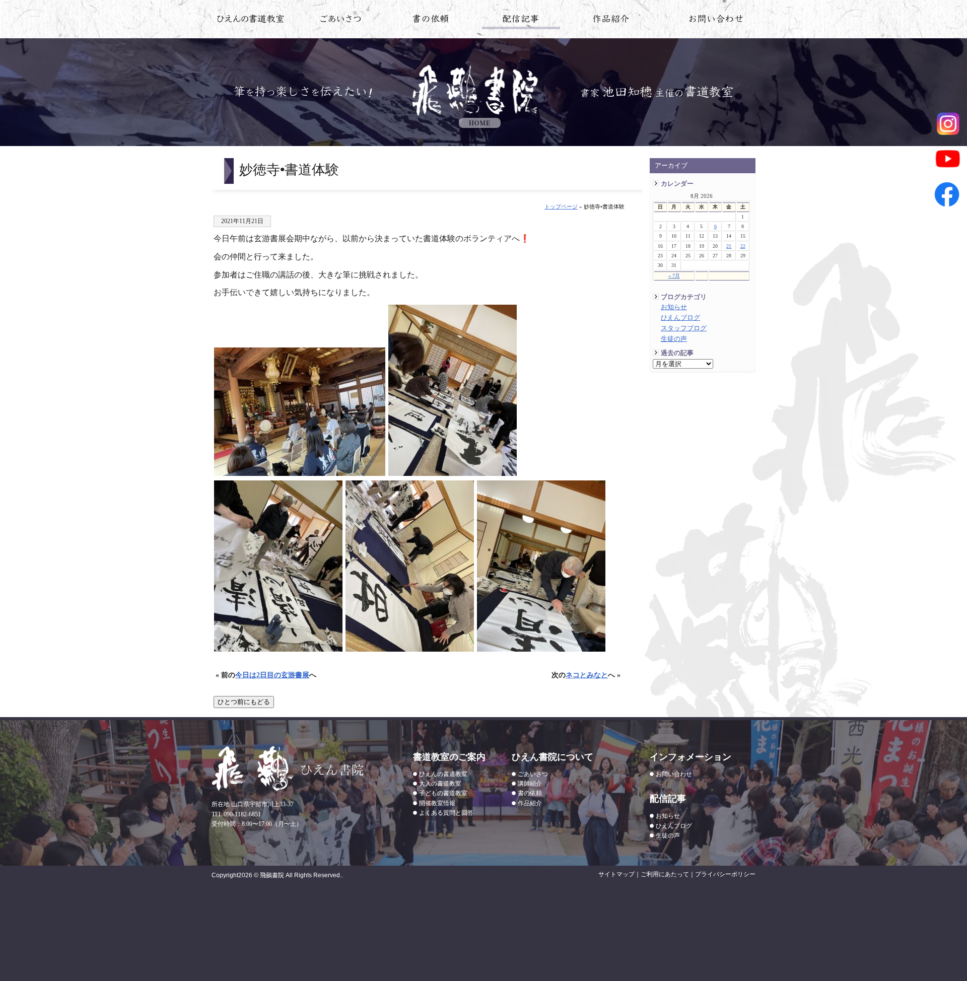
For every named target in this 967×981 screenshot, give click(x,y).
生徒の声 (674, 338)
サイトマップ (616, 874)
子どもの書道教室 (443, 793)
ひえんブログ (680, 317)
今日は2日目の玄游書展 (272, 675)
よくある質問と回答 (446, 812)
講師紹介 (530, 783)
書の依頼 (431, 20)
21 (728, 246)
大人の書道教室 (440, 783)
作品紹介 (611, 20)
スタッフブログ (684, 328)
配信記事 (521, 20)
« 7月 (674, 275)
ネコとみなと (587, 675)
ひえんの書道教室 (251, 20)
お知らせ (674, 307)
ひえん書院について (341, 20)
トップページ (561, 206)
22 (742, 246)
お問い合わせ (716, 20)
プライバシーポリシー (725, 874)
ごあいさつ (533, 774)
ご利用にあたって (665, 874)
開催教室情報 (437, 803)
